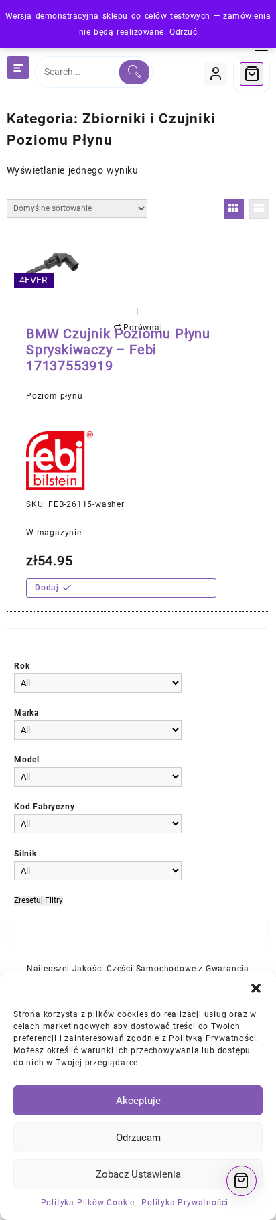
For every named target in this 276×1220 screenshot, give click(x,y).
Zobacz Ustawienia (138, 1174)
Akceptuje (138, 1101)
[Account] (215, 74)
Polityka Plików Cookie (88, 1202)
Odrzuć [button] (183, 32)
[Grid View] (234, 209)
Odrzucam (138, 1138)
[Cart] (251, 74)
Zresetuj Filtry (38, 900)
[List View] (259, 209)
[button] (256, 988)
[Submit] (134, 72)
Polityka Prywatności (184, 1202)
